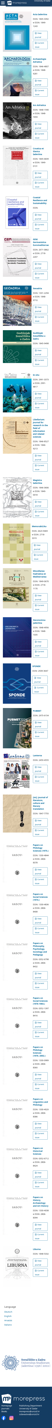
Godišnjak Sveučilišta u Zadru (39, 336)
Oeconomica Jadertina (39, 621)
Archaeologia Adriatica (39, 60)
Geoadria (37, 288)
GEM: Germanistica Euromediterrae (41, 242)
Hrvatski (8, 1320)
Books (4, 1411)
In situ (36, 375)
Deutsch (8, 1311)
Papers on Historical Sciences (38, 1151)
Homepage (6, 1405)
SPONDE (36, 666)
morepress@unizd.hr (29, 1411)
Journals (5, 1408)
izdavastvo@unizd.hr (29, 1414)
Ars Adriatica (39, 105)
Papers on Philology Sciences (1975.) (41, 848)
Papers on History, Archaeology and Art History (40, 1201)
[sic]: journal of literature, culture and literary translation (40, 803)
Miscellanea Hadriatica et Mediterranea (39, 574)
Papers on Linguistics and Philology (40, 1102)
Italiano (8, 1324)
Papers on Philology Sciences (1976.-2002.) (39, 1051)
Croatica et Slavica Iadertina (38, 151)
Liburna (37, 1249)
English (8, 1316)
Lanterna (37, 755)
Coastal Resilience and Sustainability (40, 200)
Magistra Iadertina (37, 481)
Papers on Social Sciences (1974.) (40, 897)
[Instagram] (11, 1419)
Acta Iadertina (40, 14)
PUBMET (37, 710)
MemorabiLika (39, 526)
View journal (38, 35)
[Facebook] (5, 1419)
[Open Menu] (3, 3)
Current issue (39, 45)
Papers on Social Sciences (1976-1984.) (40, 1001)
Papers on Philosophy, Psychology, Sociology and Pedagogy (40, 949)
